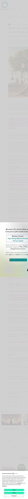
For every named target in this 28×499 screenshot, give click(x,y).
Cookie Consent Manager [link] (6, 473)
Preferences (14, 495)
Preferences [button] (4, 486)
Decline (14, 492)
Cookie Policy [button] (19, 483)
